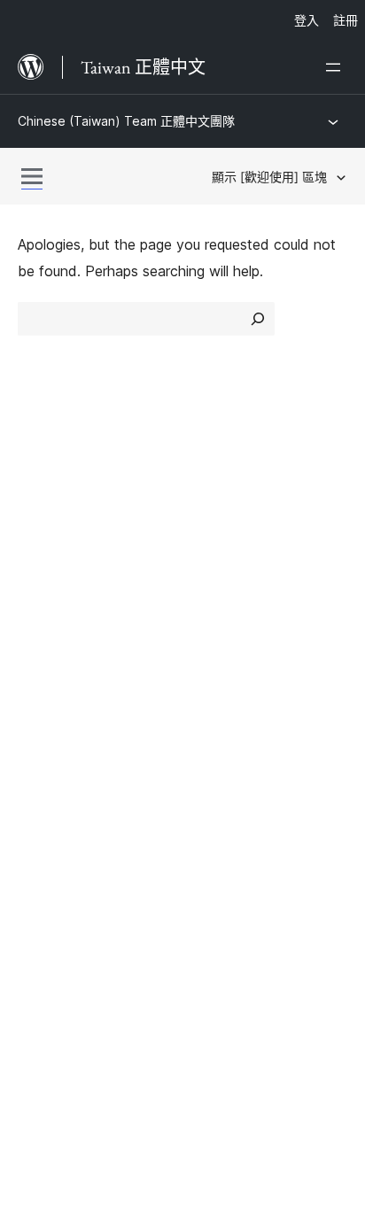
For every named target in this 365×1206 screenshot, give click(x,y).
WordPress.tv (70, 731)
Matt (42, 821)
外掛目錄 (219, 548)
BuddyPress (66, 883)
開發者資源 (53, 699)
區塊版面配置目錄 (248, 579)
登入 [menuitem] (306, 19)
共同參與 (219, 637)
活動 (205, 668)
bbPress (53, 852)
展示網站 (219, 485)
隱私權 (39, 579)
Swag (218, 731)
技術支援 (46, 668)
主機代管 (46, 548)
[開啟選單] (336, 67)
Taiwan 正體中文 (113, 963)
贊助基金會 (235, 699)
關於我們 (46, 485)
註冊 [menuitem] (345, 19)
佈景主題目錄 (233, 516)
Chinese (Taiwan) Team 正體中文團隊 (126, 120)
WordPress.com (78, 789)
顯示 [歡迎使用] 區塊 (269, 176)
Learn (36, 637)
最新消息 (46, 516)
